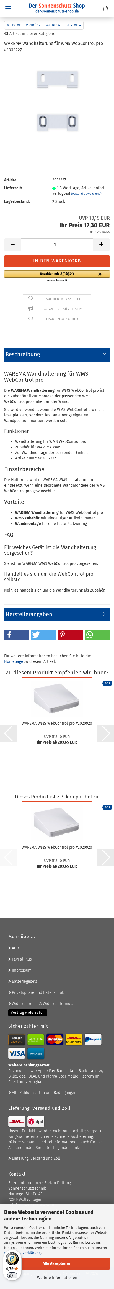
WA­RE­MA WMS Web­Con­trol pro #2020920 (57, 723)
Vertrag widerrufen (28, 1013)
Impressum (21, 970)
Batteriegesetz (24, 981)
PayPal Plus (21, 959)
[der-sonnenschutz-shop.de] (57, 8)
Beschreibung (23, 354)
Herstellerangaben (29, 614)
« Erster (13, 25)
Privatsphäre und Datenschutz (38, 992)
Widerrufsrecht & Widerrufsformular (43, 1003)
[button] (12, 244)
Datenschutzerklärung (22, 1253)
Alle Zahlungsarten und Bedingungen (43, 1092)
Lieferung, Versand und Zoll (35, 1158)
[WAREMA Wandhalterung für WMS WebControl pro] (57, 99)
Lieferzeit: (13, 188)
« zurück (33, 25)
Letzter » (73, 25)
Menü (8, 8)
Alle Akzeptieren (57, 1263)
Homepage (13, 661)
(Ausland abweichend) (86, 194)
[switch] (12, 1275)
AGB (15, 948)
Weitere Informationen (57, 1277)
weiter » (53, 25)
